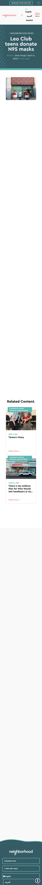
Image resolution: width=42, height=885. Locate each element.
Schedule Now (10, 861)
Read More (14, 451)
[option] (29, 16)
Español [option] (29, 20)
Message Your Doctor (21, 3)
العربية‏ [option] (29, 16)
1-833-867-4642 (11, 868)
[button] (37, 880)
